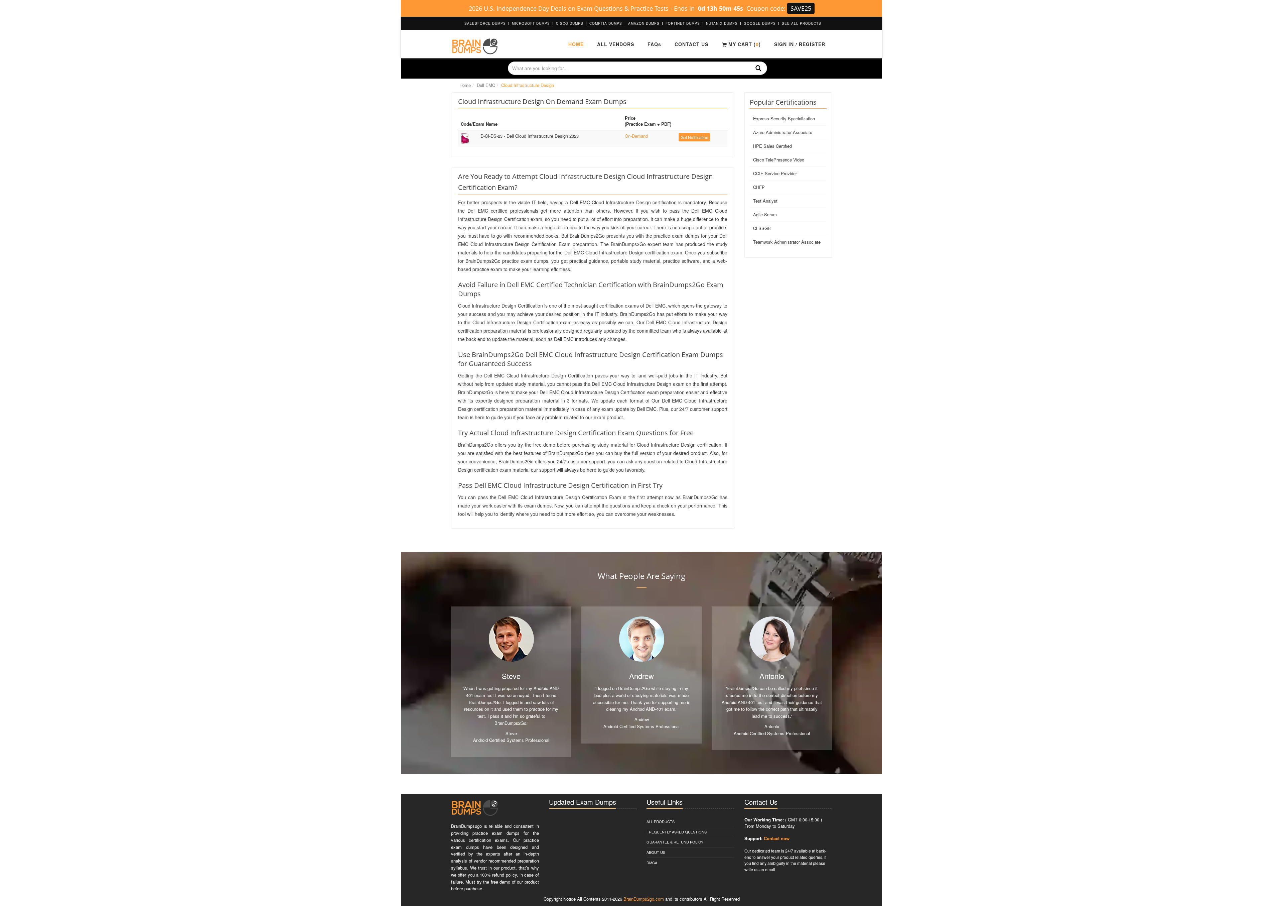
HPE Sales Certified (772, 146)
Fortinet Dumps (683, 23)
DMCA (652, 862)
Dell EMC (486, 85)
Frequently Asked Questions (677, 831)
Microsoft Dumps (531, 23)
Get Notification (694, 137)
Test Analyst (765, 201)
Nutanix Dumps (722, 23)
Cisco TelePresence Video (778, 159)
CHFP (759, 187)
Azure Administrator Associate (782, 132)
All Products (661, 821)
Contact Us (691, 44)
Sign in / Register (799, 44)
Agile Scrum (765, 214)
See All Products (801, 23)
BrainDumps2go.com (643, 899)
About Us (656, 852)
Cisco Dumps (569, 23)
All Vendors (615, 44)
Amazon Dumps (644, 23)
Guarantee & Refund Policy (675, 841)
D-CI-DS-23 (529, 136)
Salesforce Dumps (485, 23)
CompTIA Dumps (605, 23)
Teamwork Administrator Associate (787, 242)
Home (576, 44)
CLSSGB (762, 228)
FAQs (654, 44)
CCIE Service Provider (775, 173)
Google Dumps (760, 23)
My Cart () (744, 44)
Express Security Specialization (784, 118)
